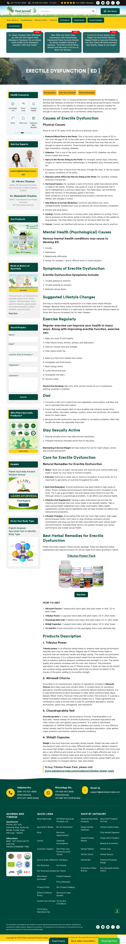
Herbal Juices (87, 854)
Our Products (64, 20)
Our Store (112, 11)
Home (9, 20)
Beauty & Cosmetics (109, 843)
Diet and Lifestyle (67, 92)
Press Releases (63, 882)
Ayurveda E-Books (45, 827)
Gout (13, 123)
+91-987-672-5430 (64, 798)
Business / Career (41, 20)
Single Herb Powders (109, 838)
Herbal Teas (105, 849)
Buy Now (81, 594)
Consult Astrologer (95, 20)
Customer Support (45, 849)
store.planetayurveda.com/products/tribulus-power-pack (79, 770)
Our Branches (43, 865)
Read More (13, 313)
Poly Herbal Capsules (109, 832)
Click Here (71, 47)
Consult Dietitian (14, 26)
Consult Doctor (79, 20)
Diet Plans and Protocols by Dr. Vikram (63, 852)
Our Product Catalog (65, 887)
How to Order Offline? (46, 860)
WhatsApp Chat (109, 941)
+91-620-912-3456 (64, 791)
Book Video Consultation (83, 941)
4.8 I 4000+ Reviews (84, 3)
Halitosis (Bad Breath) (33, 125)
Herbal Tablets (87, 849)
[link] (24, 42)
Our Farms (61, 871)
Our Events (61, 865)
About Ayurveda (44, 819)
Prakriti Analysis (63, 876)
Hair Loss (23, 123)
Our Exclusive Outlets (46, 871)
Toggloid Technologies (89, 938)
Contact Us (53, 20)
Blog (39, 832)
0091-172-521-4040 (27, 791)
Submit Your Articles (46, 901)
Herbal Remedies (87, 92)
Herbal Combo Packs (109, 827)
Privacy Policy (43, 887)
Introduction (50, 92)
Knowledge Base (26, 20)
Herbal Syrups (106, 854)
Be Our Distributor (64, 827)
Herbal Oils (86, 860)
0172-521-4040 (24, 798)
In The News (62, 860)
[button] (15, 132)
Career (40, 840)
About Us (15, 20)
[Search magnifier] (93, 11)
